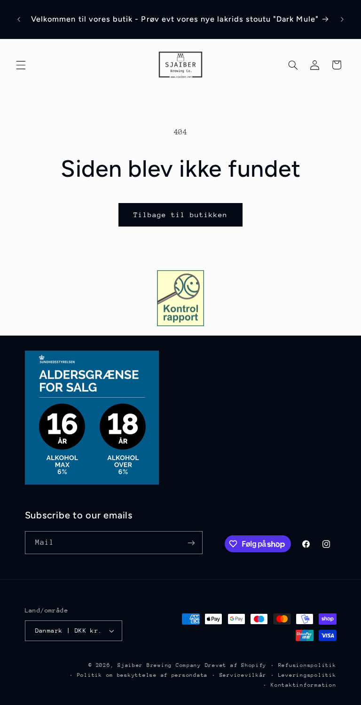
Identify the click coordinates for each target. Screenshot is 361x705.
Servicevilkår (243, 675)
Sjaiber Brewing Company (159, 665)
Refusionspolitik (307, 665)
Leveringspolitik (307, 675)
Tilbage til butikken (180, 215)
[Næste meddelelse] (342, 19)
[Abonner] (191, 542)
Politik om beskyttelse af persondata (142, 675)
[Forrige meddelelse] (18, 19)
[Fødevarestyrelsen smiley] (180, 298)
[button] (20, 65)
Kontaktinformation (303, 685)
